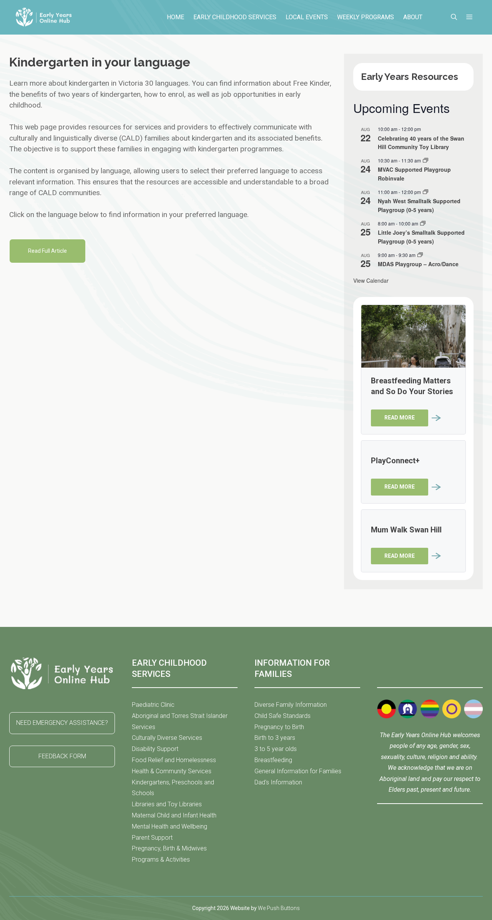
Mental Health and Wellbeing (169, 826)
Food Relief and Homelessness (174, 760)
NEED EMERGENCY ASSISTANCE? (62, 722)
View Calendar (371, 280)
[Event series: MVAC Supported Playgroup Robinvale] (425, 160)
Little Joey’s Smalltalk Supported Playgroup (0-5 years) (421, 237)
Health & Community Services (171, 771)
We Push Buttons (279, 908)
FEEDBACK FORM (62, 756)
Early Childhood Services (234, 17)
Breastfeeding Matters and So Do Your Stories (412, 386)
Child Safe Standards (282, 715)
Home (175, 17)
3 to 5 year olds (275, 749)
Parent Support (152, 837)
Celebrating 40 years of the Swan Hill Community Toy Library (421, 142)
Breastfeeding (273, 760)
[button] (454, 17)
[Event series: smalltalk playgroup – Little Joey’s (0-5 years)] (423, 223)
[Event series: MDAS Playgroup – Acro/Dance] (420, 255)
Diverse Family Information (290, 704)
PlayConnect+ (395, 460)
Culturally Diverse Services (167, 737)
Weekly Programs (365, 17)
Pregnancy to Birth (279, 727)
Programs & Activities (161, 859)
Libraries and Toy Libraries (167, 804)
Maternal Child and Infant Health (174, 815)
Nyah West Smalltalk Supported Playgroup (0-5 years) (419, 205)
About (412, 17)
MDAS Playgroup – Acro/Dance (418, 264)
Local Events (307, 17)
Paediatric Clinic (153, 704)
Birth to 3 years (274, 737)
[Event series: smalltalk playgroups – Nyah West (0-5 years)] (425, 192)
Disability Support (155, 749)
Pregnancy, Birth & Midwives (169, 848)
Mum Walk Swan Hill (406, 529)
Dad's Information (278, 782)
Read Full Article (47, 251)
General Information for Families (297, 771)
